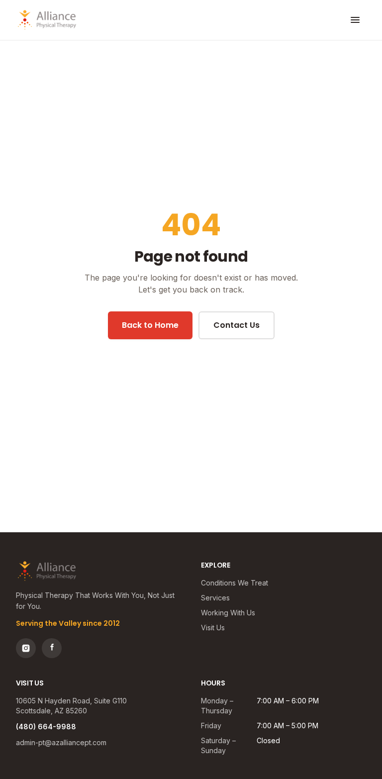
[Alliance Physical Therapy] (47, 20)
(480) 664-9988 (46, 726)
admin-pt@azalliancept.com (61, 742)
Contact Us (236, 325)
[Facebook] (52, 648)
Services (215, 597)
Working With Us (228, 612)
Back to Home (150, 325)
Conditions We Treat (234, 583)
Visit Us (213, 627)
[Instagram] (26, 648)
